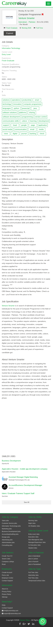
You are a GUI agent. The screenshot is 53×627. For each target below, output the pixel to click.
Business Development (11, 461)
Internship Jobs (33, 575)
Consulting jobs (7, 545)
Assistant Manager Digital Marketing (23, 477)
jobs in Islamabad (34, 556)
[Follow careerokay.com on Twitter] (29, 624)
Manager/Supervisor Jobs (37, 542)
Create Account (7, 572)
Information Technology (11, 48)
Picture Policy (6, 594)
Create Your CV (7, 556)
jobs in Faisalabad (34, 564)
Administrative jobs (8, 542)
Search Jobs (6, 559)
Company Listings (8, 561)
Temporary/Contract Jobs (36, 581)
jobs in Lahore (33, 559)
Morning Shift (26, 28)
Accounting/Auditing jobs (10, 534)
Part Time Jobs (33, 578)
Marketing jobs (7, 529)
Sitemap (4, 597)
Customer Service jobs (9, 523)
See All (26, 502)
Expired (9, 33)
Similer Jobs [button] (8, 456)
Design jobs (6, 537)
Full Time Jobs (33, 572)
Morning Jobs (32, 520)
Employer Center (7, 578)
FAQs (3, 605)
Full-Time (39, 28)
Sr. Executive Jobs (34, 545)
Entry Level (6, 54)
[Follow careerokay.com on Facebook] (20, 624)
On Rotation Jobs (34, 526)
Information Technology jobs (11, 526)
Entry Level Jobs (33, 534)
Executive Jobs (33, 537)
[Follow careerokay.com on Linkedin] (33, 624)
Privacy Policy (6, 591)
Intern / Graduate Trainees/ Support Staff (18, 493)
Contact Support (7, 581)
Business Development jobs (11, 531)
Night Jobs (31, 523)
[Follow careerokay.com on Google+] (24, 624)
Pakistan (32, 22)
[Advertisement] (26, 427)
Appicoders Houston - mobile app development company (24, 469)
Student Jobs (32, 548)
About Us (5, 589)
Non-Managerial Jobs (35, 540)
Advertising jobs (7, 540)
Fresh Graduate (11, 28)
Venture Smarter (26, 18)
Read (4, 564)
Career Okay (25, 620)
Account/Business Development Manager (25, 485)
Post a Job (5, 575)
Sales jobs (5, 520)
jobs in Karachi (33, 561)
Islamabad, (23, 22)
